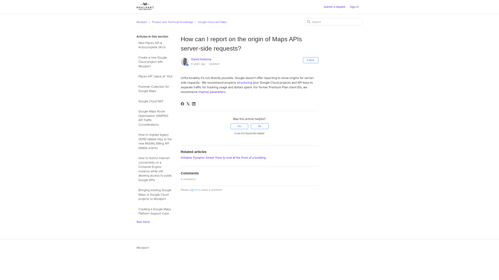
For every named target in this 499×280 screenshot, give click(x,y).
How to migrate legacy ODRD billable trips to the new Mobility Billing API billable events (155, 141)
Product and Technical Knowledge (172, 22)
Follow (310, 60)
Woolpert (141, 22)
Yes (239, 126)
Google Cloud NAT (150, 101)
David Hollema (201, 59)
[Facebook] (182, 104)
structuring (244, 82)
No (259, 126)
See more (143, 222)
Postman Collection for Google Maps (153, 89)
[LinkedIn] (194, 104)
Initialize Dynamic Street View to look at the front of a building (223, 157)
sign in (193, 189)
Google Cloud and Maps (212, 22)
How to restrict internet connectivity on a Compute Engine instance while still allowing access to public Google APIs (155, 169)
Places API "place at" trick (155, 76)
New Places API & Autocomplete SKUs (152, 45)
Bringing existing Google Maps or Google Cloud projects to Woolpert (154, 194)
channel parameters (212, 92)
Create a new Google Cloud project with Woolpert (152, 62)
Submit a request (334, 6)
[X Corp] (188, 104)
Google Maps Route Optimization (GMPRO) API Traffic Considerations (153, 117)
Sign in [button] (354, 6)
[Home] (145, 9)
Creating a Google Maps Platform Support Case (154, 211)
